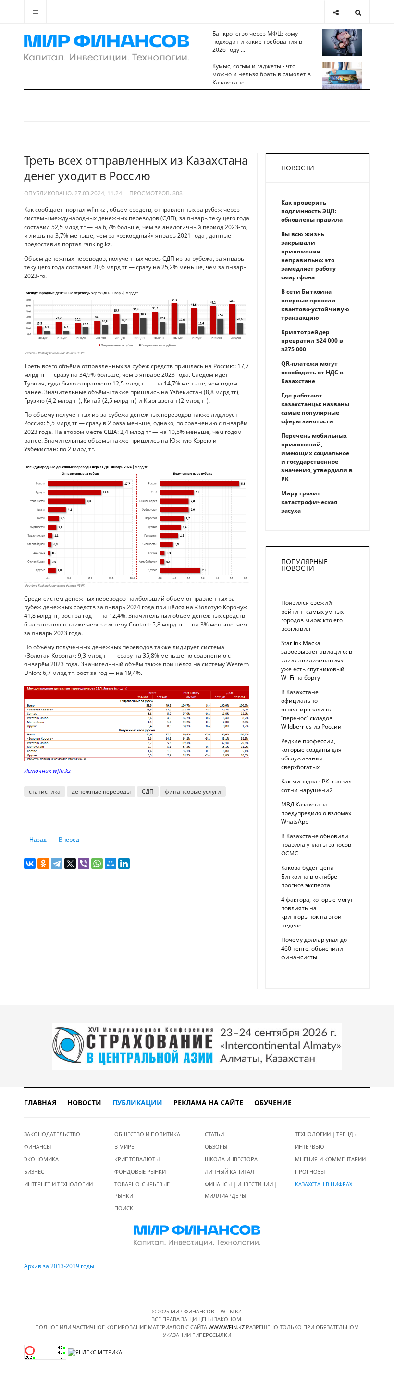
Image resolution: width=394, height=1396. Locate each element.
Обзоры (216, 1146)
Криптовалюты (137, 1159)
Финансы (37, 1146)
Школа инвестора (231, 1159)
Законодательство (52, 1134)
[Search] (358, 11)
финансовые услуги (193, 791)
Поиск (123, 1208)
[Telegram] (56, 863)
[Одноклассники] (43, 863)
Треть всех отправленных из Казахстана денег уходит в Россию (136, 167)
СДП (148, 791)
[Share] (335, 11)
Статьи (214, 1134)
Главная (40, 1102)
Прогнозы (310, 1171)
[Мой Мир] (110, 863)
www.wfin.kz (227, 1327)
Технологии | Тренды (326, 1134)
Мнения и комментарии (330, 1159)
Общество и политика (147, 1134)
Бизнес (34, 1171)
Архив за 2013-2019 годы (59, 1266)
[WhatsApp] (97, 863)
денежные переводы (101, 791)
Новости (84, 1102)
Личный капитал (229, 1171)
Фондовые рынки (140, 1171)
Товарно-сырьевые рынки (142, 1189)
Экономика (41, 1159)
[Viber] (83, 863)
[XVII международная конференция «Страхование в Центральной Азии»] (197, 1046)
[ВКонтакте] (30, 863)
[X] (70, 863)
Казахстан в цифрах (323, 1184)
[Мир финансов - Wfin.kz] (106, 48)
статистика (45, 791)
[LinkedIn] (124, 863)
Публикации (137, 1102)
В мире (124, 1146)
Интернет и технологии (58, 1184)
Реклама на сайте (208, 1102)
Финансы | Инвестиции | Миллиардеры (241, 1189)
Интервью (309, 1146)
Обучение (273, 1102)
